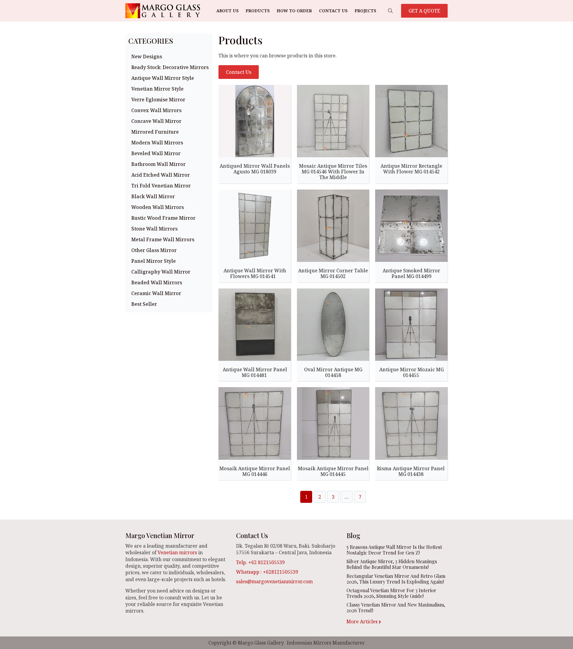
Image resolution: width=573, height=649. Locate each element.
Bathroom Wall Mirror (158, 164)
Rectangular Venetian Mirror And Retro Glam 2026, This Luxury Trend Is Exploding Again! (395, 578)
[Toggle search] (390, 11)
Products (257, 10)
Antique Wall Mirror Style (162, 78)
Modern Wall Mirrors (157, 142)
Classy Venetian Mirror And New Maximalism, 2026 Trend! (395, 607)
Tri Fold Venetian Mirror (161, 185)
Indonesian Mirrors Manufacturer (326, 642)
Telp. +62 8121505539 (260, 562)
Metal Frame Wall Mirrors (162, 239)
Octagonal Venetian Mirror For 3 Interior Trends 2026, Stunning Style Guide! (391, 593)
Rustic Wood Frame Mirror (163, 218)
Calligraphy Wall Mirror (160, 271)
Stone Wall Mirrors (154, 228)
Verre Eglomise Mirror (158, 99)
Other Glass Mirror (154, 250)
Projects (365, 10)
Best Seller (144, 304)
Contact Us (333, 10)
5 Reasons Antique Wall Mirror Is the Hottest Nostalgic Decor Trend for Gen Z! (394, 549)
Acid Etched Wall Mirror (160, 175)
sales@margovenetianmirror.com (274, 581)
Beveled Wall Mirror (156, 153)
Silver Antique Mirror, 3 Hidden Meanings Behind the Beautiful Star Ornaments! (391, 564)
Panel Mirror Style (153, 261)
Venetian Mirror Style (157, 88)
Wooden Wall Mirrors (157, 207)
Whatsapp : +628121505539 (267, 572)
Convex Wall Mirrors (156, 110)
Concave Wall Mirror (156, 121)
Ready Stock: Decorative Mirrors (170, 67)
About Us (227, 10)
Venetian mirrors (177, 552)
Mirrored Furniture (155, 132)
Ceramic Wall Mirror (156, 293)
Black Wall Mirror (153, 196)
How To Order (294, 10)
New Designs (146, 56)
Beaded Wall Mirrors (156, 282)
